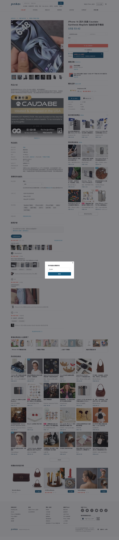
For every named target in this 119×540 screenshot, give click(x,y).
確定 (59, 274)
